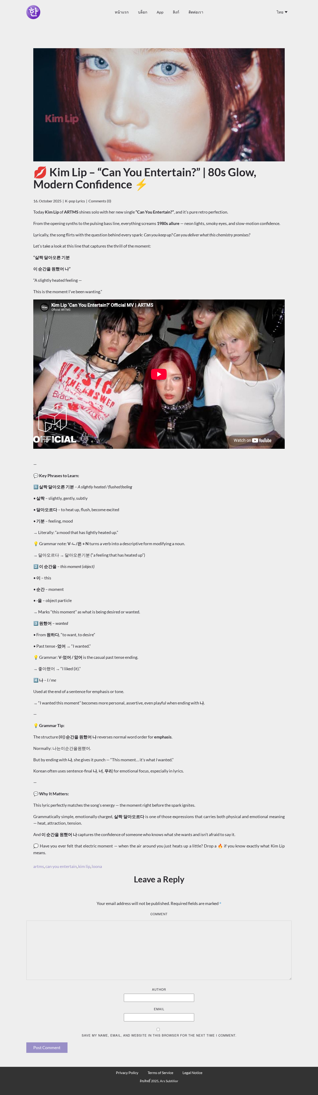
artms (38, 866)
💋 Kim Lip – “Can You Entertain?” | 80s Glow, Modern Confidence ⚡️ (144, 178)
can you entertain (61, 866)
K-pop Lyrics (75, 201)
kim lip (84, 866)
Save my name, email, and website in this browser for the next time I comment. (159, 1035)
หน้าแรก (122, 12)
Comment (159, 914)
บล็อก (142, 12)
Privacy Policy (127, 1072)
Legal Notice (192, 1072)
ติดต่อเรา (196, 12)
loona (97, 866)
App (160, 12)
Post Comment (47, 1047)
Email (159, 1009)
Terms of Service (160, 1072)
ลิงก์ (176, 12)
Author (159, 989)
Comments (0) (99, 201)
